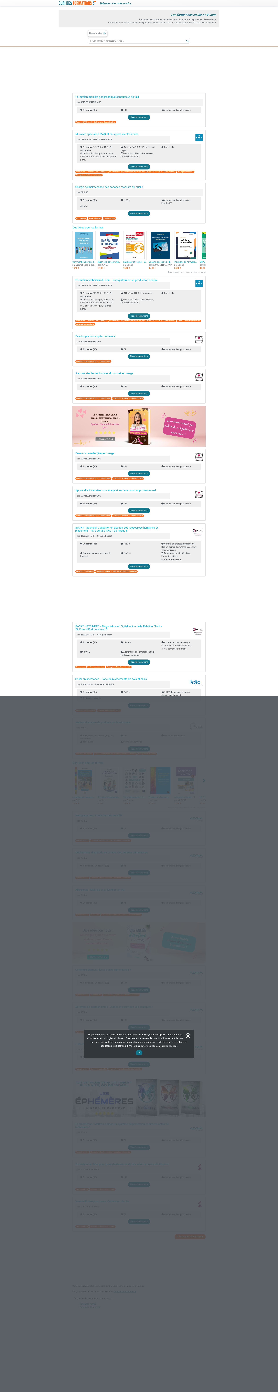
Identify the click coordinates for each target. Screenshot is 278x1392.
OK (139, 1052)
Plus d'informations (139, 117)
